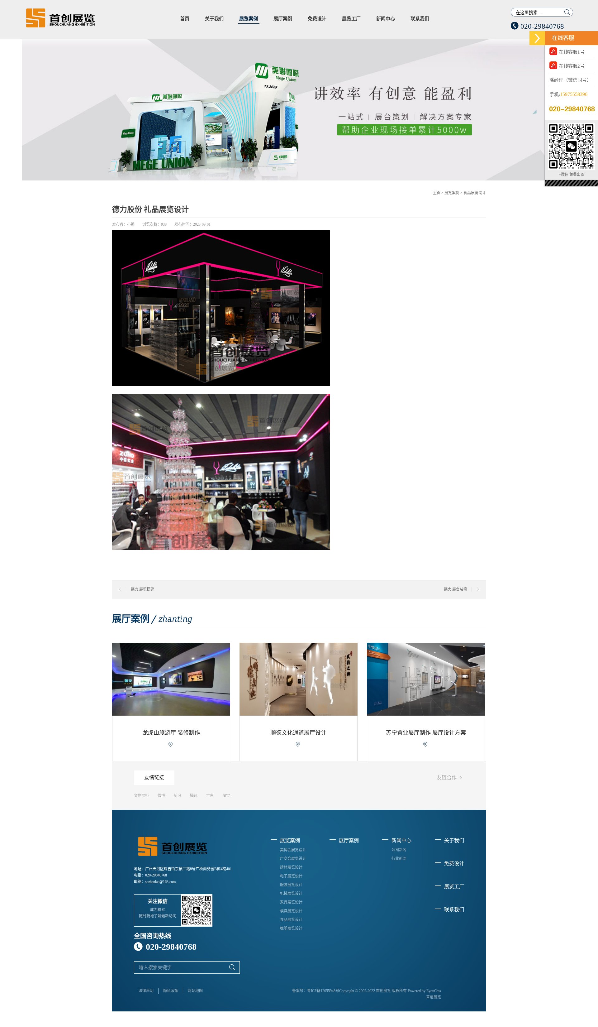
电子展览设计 (291, 876)
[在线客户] (537, 38)
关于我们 (214, 18)
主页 (436, 193)
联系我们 (420, 18)
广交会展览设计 (293, 859)
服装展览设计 (291, 885)
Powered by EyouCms (424, 991)
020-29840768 (537, 26)
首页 (184, 18)
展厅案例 (282, 18)
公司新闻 (399, 850)
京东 (210, 796)
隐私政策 (170, 991)
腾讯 (193, 796)
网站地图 (195, 991)
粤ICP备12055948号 (323, 991)
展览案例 (248, 18)
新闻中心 (385, 18)
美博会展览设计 (293, 850)
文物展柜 (141, 796)
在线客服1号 (572, 52)
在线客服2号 (572, 66)
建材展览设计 (291, 867)
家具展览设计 (291, 902)
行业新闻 (399, 859)
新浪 (177, 796)
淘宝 (226, 796)
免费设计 (317, 18)
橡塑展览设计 (291, 928)
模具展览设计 (291, 911)
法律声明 (146, 991)
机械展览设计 (291, 893)
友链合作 (450, 778)
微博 (161, 796)
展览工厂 (351, 18)
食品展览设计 (474, 193)
